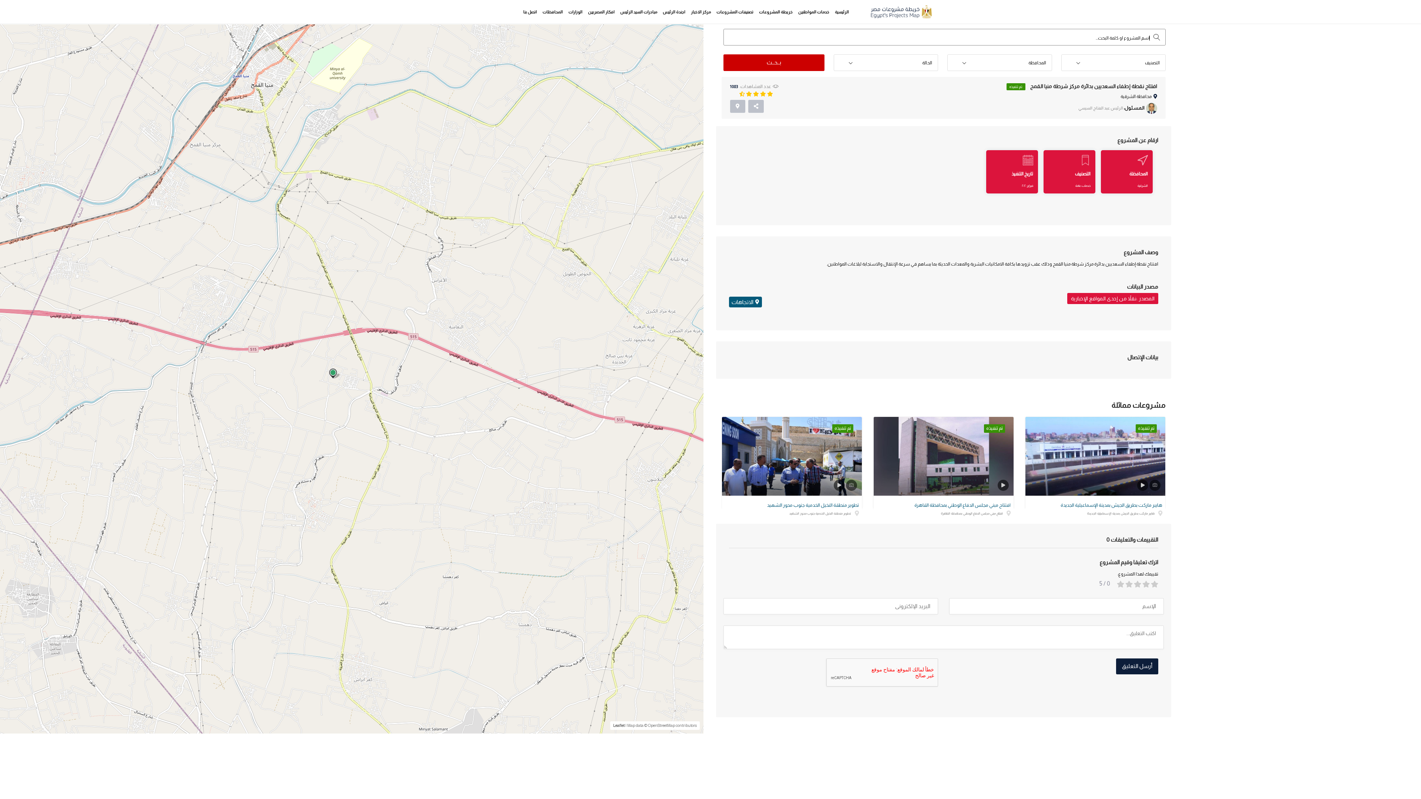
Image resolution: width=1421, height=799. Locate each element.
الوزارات (575, 12)
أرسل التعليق (1137, 666)
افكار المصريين (601, 12)
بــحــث (774, 62)
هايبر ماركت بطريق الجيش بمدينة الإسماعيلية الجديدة (1111, 505)
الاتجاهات (742, 302)
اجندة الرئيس (674, 12)
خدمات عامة (1083, 186)
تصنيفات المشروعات (734, 12)
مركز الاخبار (701, 12)
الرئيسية (842, 12)
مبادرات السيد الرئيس (638, 12)
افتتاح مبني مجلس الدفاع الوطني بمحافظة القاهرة (962, 505)
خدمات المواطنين (813, 12)
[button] (1114, 63)
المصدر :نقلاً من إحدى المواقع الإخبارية (1113, 298)
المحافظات (552, 12)
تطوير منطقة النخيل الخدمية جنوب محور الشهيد (813, 505)
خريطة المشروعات (776, 12)
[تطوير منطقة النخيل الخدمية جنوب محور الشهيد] (792, 456)
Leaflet (619, 725)
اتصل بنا (530, 12)
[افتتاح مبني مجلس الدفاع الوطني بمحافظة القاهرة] (944, 456)
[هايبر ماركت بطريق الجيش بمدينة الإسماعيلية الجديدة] (1095, 456)
